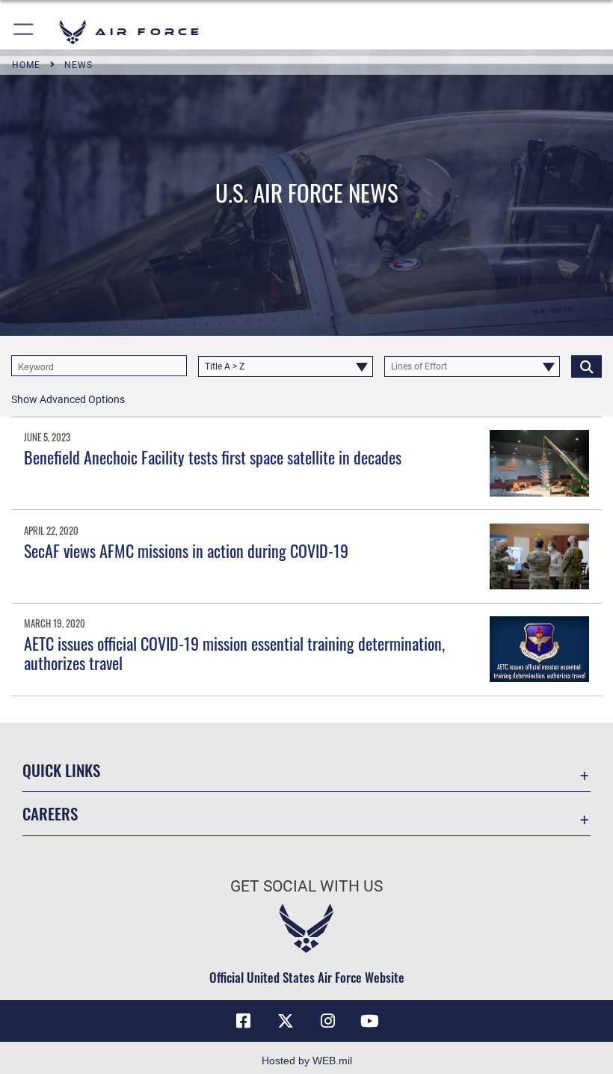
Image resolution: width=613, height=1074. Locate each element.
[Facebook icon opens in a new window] (243, 1021)
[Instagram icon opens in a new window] (327, 1021)
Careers (50, 813)
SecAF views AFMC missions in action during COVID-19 (186, 550)
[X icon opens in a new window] (285, 1021)
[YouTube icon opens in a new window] (369, 1021)
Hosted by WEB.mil (307, 1061)
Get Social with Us (306, 886)
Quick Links (61, 770)
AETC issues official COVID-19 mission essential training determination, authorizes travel (234, 653)
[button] (24, 32)
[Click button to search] (586, 365)
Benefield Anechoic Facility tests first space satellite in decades (212, 457)
